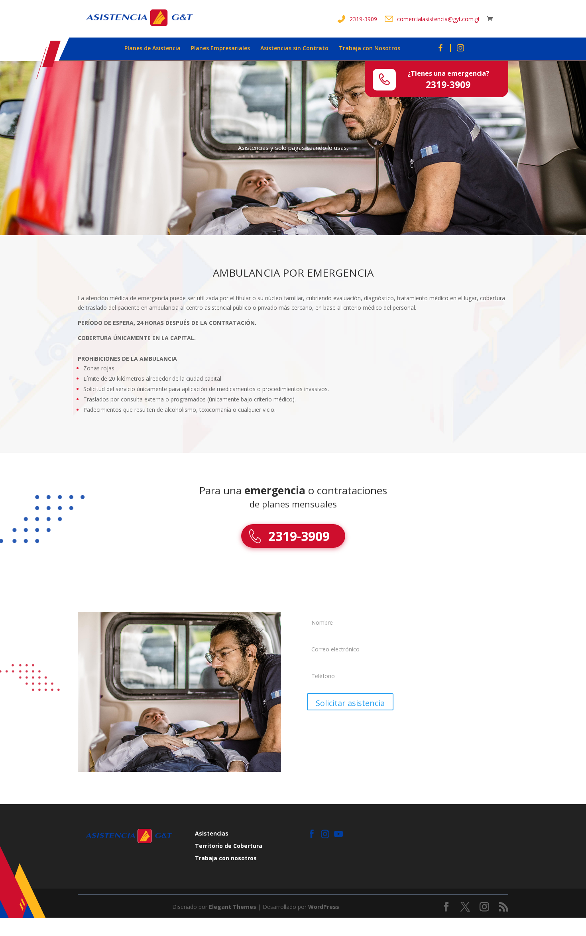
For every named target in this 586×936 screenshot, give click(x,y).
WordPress (323, 906)
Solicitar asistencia (350, 703)
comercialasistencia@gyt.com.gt (438, 19)
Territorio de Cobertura (228, 845)
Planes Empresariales (220, 48)
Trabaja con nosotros (226, 858)
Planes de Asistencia (152, 48)
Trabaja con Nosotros (369, 48)
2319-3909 (363, 19)
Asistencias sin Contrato (294, 48)
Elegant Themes (232, 906)
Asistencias (211, 833)
